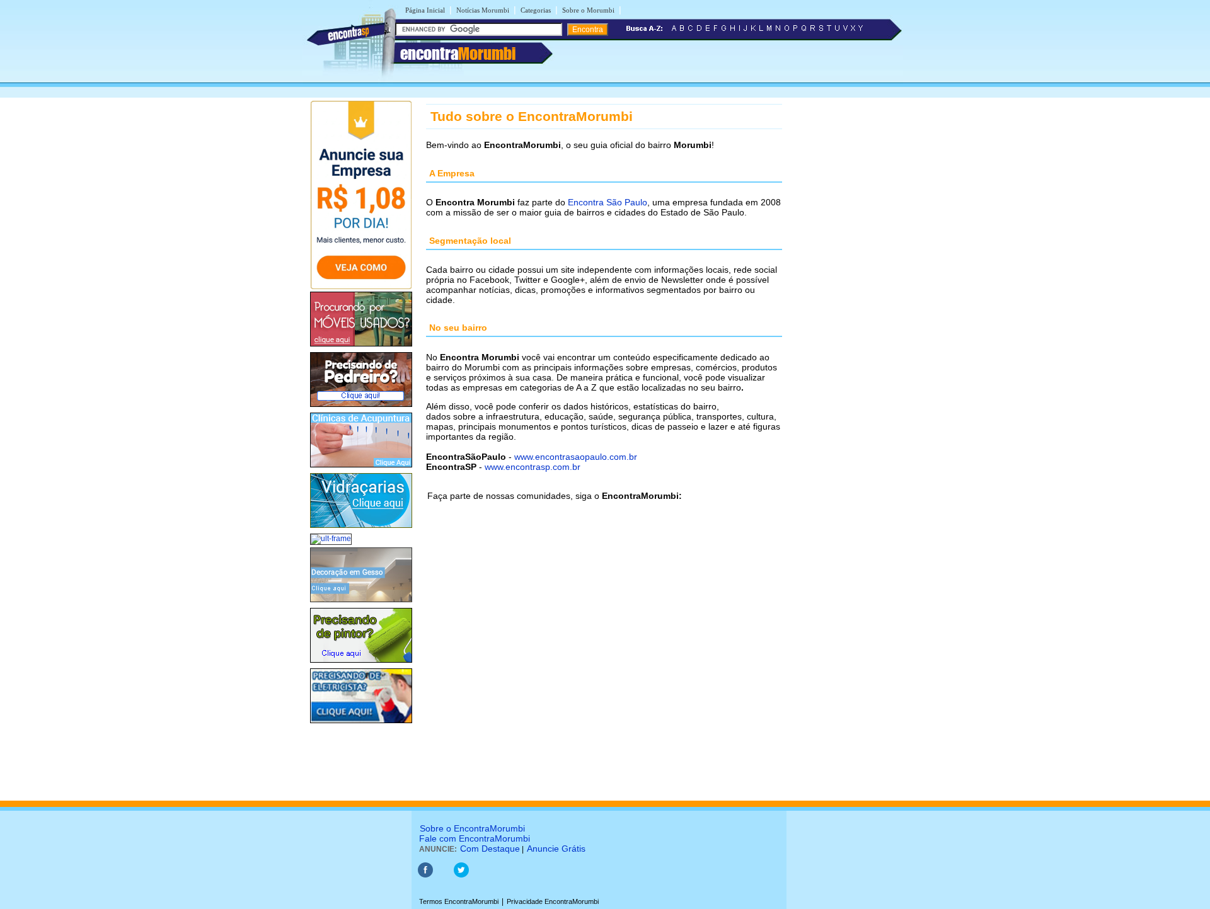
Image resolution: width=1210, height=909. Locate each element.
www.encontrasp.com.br (532, 467)
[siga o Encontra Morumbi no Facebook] (425, 875)
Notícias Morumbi (482, 10)
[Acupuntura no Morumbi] (361, 468)
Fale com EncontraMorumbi (474, 838)
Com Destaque (490, 848)
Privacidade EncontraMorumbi (553, 901)
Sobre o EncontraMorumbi (472, 828)
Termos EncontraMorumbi (458, 901)
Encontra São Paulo (607, 202)
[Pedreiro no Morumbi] (361, 407)
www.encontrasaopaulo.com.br (575, 457)
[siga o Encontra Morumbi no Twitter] (461, 875)
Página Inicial (425, 10)
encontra (458, 53)
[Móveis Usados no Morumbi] (361, 347)
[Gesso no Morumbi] (361, 602)
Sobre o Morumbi (588, 10)
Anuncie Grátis (556, 848)
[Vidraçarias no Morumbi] (361, 528)
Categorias (536, 10)
